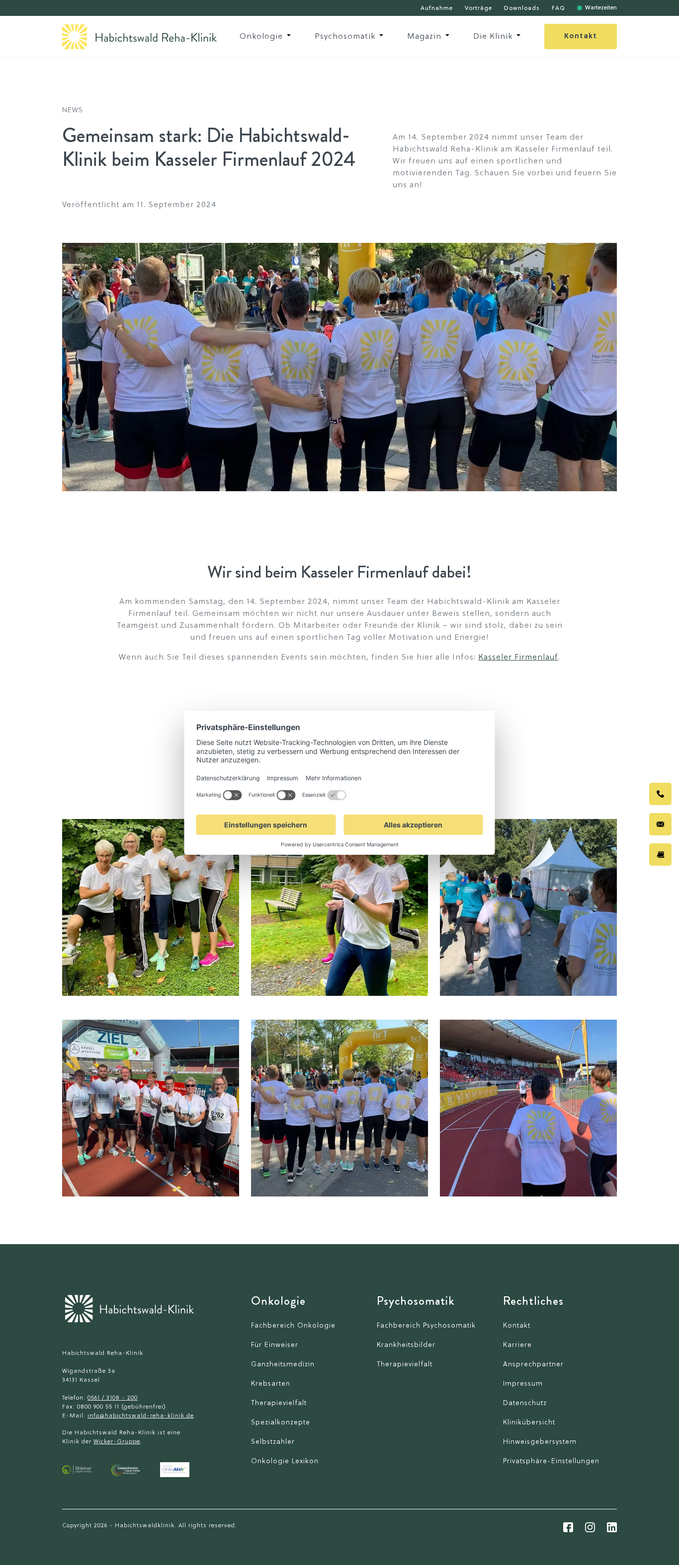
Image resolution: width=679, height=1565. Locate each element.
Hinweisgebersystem (540, 1442)
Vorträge (478, 8)
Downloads (522, 8)
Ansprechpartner (533, 1364)
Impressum (523, 1384)
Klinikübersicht (529, 1422)
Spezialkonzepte (280, 1422)
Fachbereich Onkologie (293, 1326)
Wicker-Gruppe (116, 1441)
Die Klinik (492, 36)
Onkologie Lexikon (285, 1461)
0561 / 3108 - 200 (112, 1398)
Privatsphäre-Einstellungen (551, 1461)
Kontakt (580, 36)
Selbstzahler (273, 1442)
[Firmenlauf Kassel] (150, 907)
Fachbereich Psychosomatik (426, 1326)
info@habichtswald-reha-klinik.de (140, 1416)
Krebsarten (270, 1384)
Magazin (424, 36)
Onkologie (261, 36)
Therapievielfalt (279, 1403)
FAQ (558, 8)
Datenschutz (525, 1403)
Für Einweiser (274, 1345)
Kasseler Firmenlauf (518, 657)
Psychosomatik (345, 36)
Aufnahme (437, 8)
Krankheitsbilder (406, 1345)
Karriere (517, 1345)
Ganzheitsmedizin (283, 1364)
